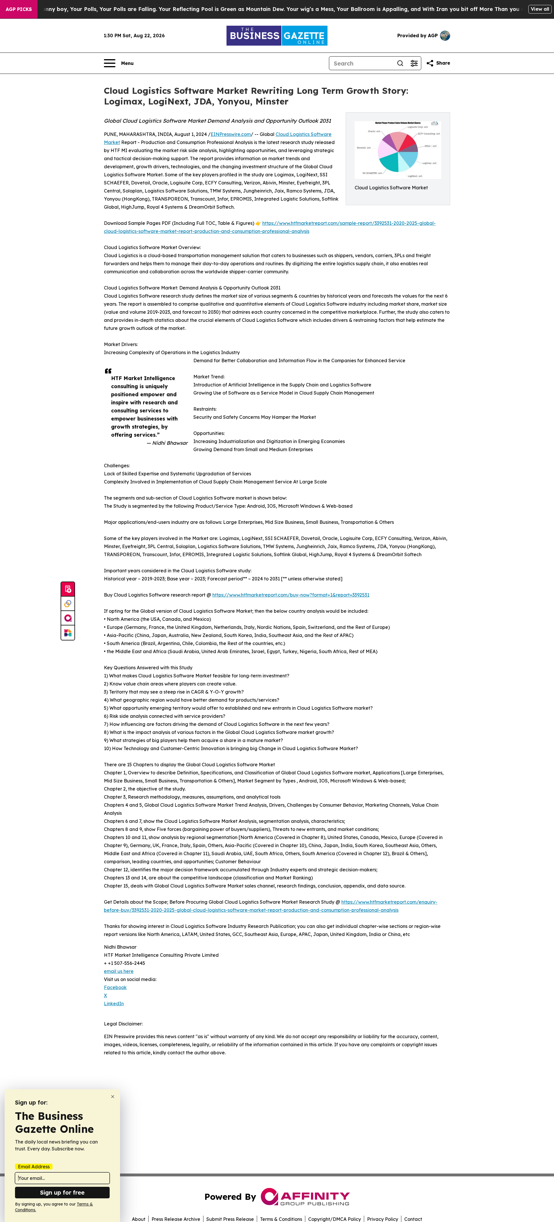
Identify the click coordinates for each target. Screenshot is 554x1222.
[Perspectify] (67, 604)
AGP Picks (19, 9)
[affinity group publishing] (67, 618)
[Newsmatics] (67, 632)
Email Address (34, 1166)
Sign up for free (62, 1192)
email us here (119, 971)
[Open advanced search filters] (414, 63)
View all (540, 9)
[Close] (112, 1096)
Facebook (115, 987)
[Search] (400, 63)
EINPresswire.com (231, 134)
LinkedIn (114, 1003)
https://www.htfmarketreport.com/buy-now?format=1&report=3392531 (290, 595)
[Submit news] (67, 589)
